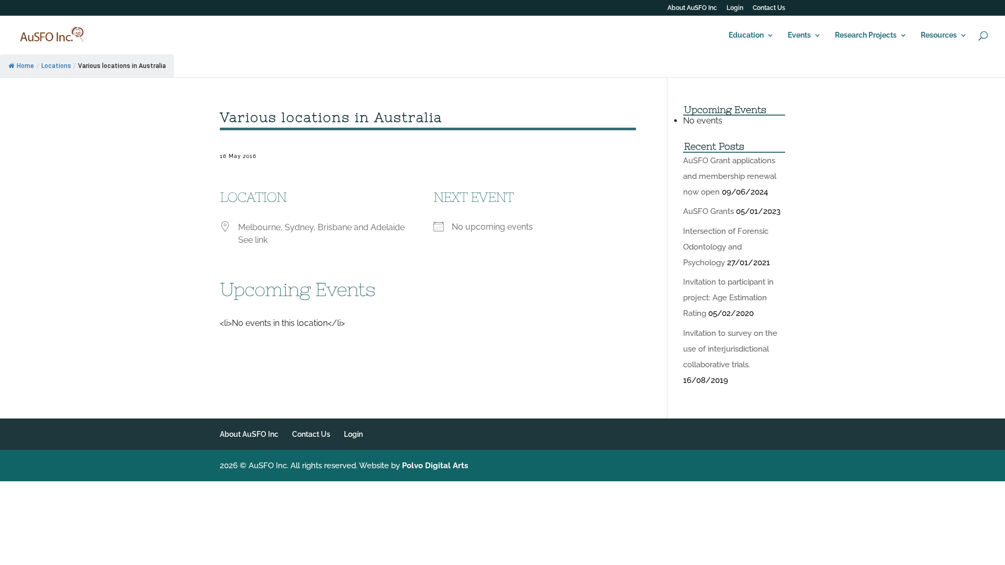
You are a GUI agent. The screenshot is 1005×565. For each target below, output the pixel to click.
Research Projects (866, 35)
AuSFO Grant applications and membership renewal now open (729, 176)
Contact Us (769, 8)
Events (799, 35)
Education (746, 35)
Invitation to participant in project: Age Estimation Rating (728, 297)
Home (25, 66)
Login (735, 8)
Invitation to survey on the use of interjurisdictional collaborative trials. (730, 349)
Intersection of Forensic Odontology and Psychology (725, 247)
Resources (939, 35)
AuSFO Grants (708, 211)
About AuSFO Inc (692, 8)
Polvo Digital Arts (435, 465)
